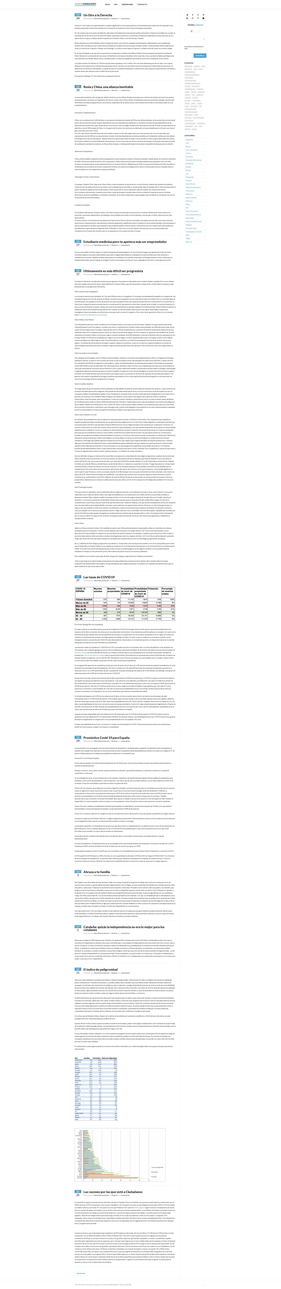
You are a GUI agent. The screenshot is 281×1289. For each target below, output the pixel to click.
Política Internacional (194, 221)
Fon (193, 95)
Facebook (201, 92)
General (114, 18)
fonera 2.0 (199, 95)
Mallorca (189, 194)
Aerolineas (188, 66)
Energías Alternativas (194, 160)
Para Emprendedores (193, 215)
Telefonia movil (190, 123)
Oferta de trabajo (191, 112)
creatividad (189, 77)
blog (201, 69)
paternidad (190, 218)
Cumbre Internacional (192, 83)
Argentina (188, 69)
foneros (188, 97)
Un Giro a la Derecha (97, 15)
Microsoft (194, 106)
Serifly (128, 1285)
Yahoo (194, 129)
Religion (189, 225)
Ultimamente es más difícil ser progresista (113, 271)
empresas (200, 89)
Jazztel (199, 103)
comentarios (125, 18)
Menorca (189, 201)
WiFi (200, 126)
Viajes (188, 238)
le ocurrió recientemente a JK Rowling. (93, 315)
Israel (193, 103)
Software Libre (191, 228)
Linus (186, 106)
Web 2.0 (189, 242)
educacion (195, 86)
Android (197, 66)
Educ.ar (187, 86)
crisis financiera (190, 80)
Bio (115, 4)
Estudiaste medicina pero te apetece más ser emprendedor (125, 242)
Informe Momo (80, 653)
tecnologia (189, 120)
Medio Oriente (191, 198)
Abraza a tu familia (96, 872)
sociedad (188, 117)
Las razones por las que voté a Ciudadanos (112, 1192)
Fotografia (190, 177)
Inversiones (127, 4)
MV (200, 106)
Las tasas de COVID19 (98, 577)
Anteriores (81, 1273)
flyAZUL (187, 95)
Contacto (142, 4)
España (187, 92)
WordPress (114, 1285)
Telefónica (201, 123)
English (199, 25)
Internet (188, 100)
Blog (107, 4)
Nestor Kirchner (190, 109)
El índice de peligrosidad (100, 969)
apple (203, 66)
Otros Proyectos (192, 211)
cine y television (191, 150)
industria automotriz (193, 187)
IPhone (187, 103)
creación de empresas (192, 75)
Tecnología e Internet (193, 232)
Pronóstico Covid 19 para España (106, 738)
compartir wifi (190, 72)
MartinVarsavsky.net (101, 18)
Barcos (188, 146)
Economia (189, 157)
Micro (188, 204)
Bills (195, 69)
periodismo (188, 115)
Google (195, 97)
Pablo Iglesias (139, 1208)
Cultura (188, 153)
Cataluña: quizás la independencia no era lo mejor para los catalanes (123, 928)
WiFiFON (187, 129)
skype (196, 115)
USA (196, 126)
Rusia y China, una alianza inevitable (108, 87)
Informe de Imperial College (94, 655)
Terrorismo (189, 126)
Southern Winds (198, 117)
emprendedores (190, 89)
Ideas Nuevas (190, 184)
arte (187, 143)
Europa (193, 92)
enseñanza (189, 163)
